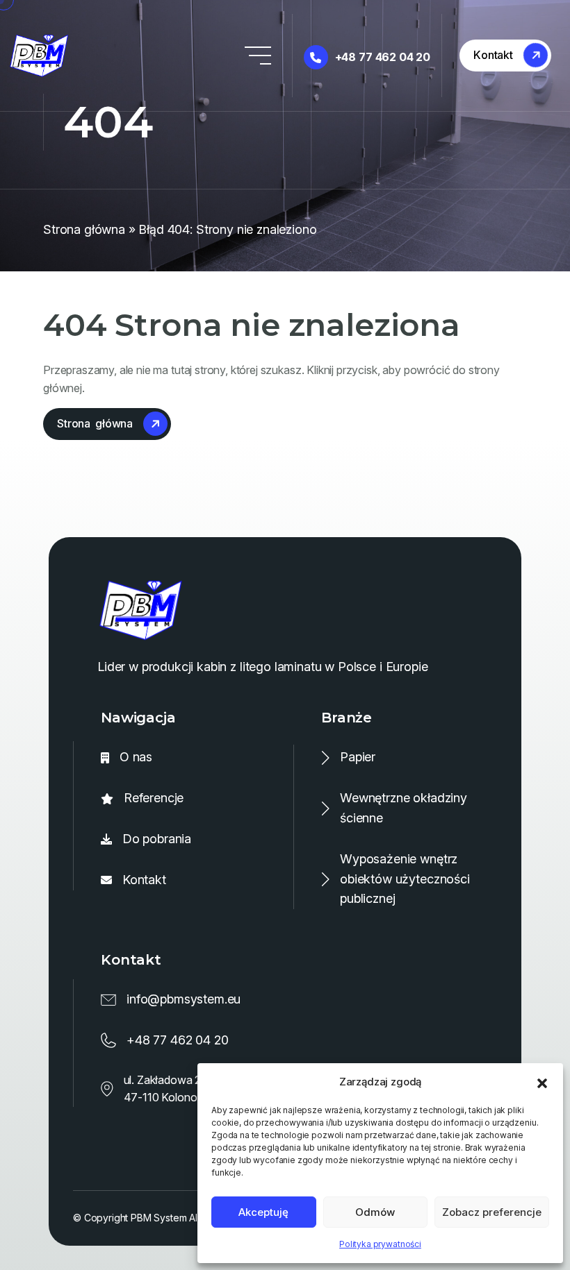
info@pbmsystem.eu (184, 999)
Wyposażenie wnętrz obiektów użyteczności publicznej (405, 879)
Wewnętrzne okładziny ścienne (403, 807)
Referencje (154, 797)
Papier (357, 757)
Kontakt (144, 879)
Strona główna (84, 229)
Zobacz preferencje (492, 1212)
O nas (136, 757)
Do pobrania (156, 838)
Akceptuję (263, 1212)
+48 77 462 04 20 (382, 57)
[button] (542, 1082)
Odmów (375, 1212)
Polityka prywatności (380, 1244)
